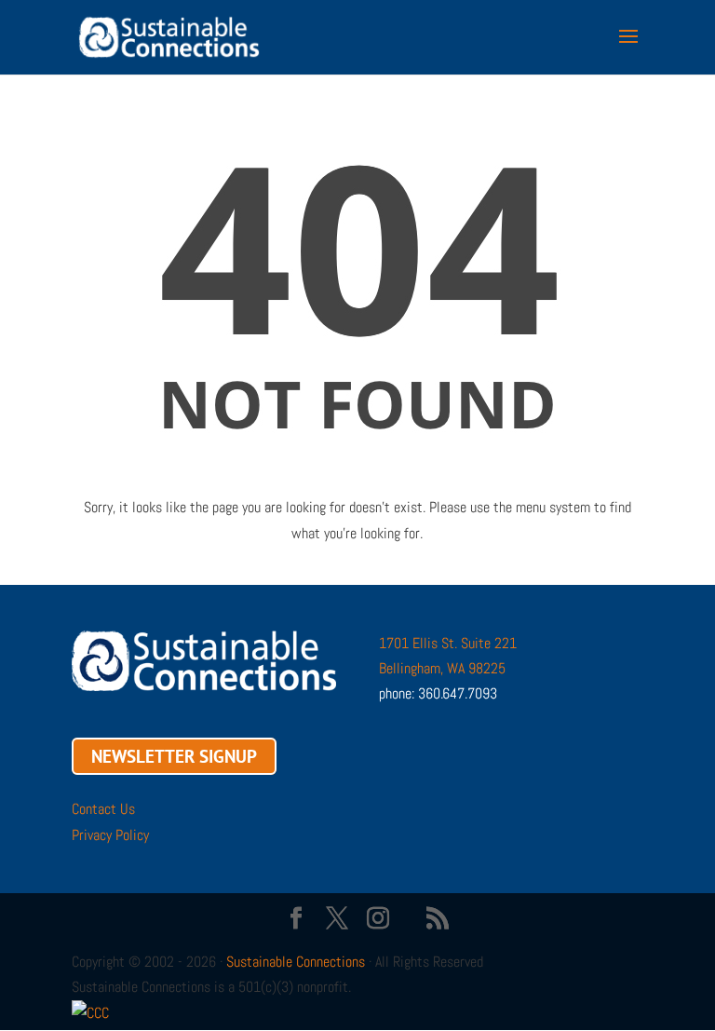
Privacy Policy (110, 835)
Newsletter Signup (174, 756)
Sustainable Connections (295, 961)
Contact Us (103, 809)
